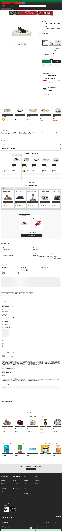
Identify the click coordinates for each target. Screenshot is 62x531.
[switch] (3, 171)
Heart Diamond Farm (5, 358)
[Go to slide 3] (22, 44)
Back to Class (39, 9)
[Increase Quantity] (49, 58)
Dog (9, 18)
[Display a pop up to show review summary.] (54, 82)
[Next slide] (61, 107)
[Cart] (59, 6)
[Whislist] (55, 6)
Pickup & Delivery (3, 483)
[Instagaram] (5, 517)
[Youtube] (7, 517)
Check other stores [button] (46, 54)
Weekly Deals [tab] (3, 188)
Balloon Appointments (15, 488)
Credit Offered (33, 2)
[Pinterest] (9, 517)
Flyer (13, 9)
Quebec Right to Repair (37, 486)
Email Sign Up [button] (39, 2)
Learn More (5, 505)
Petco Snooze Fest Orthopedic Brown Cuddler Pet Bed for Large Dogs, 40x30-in (51, 25)
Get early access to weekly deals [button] (30, 530)
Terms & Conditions (37, 480)
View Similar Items (58, 28)
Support (43, 2)
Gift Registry (14, 486)
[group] (6, 118)
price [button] (23, 293)
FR (59, 2)
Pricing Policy (36, 485)
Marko (3, 322)
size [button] (27, 293)
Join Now (38, 470)
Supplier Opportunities (26, 493)
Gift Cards (14, 485)
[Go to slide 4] (25, 44)
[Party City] (23, 3)
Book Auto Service (51, 9)
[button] (45, 6)
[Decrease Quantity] (43, 58)
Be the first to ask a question (6, 401)
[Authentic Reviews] (5, 265)
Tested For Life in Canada (27, 486)
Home (3, 18)
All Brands (25, 485)
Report (12, 317)
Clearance (26, 9)
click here (46, 97)
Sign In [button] (31, 468)
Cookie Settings (3, 491)
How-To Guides (14, 491)
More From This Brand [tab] (27, 188)
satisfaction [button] (7, 293)
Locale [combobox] (8, 297)
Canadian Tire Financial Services (16, 478)
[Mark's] (20, 3)
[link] (45, 28)
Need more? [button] (58, 48)
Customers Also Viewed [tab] (10, 188)
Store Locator (3, 478)
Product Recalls (3, 486)
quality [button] (20, 293)
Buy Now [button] (56, 61)
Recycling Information (26, 491)
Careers (25, 483)
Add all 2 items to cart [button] (31, 235)
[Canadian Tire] (12, 3)
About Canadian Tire (26, 478)
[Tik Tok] (11, 517)
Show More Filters (4, 295)
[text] (7, 120)
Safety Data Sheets (3, 488)
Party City (44, 9)
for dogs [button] (3, 293)
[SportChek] (17, 3)
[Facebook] (2, 517)
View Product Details (52, 28)
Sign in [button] (57, 2)
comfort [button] (16, 293)
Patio (31, 9)
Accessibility (36, 483)
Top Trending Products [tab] (18, 188)
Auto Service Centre (15, 480)
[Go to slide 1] (16, 44)
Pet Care (6, 18)
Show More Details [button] (30, 182)
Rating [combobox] (3, 297)
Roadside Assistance (15, 483)
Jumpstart (25, 488)
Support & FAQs (3, 480)
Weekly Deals (20, 9)
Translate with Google (5, 315)
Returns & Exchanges (4, 485)
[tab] (45, 43)
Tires (34, 9)
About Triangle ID (26, 480)
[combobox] (55, 301)
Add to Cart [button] (47, 61)
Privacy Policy (36, 478)
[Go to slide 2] (19, 44)
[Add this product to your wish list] (51, 58)
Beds (12, 18)
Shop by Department (7, 9)
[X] (3, 517)
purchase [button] (12, 293)
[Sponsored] (31, 13)
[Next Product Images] (39, 33)
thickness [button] (31, 293)
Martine (3, 343)
